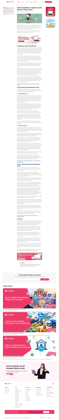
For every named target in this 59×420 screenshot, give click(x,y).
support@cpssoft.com (51, 393)
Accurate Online (7, 389)
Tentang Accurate (39, 389)
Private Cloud (28, 399)
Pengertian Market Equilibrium (8, 8)
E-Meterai (16, 401)
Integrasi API (28, 396)
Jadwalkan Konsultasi (9, 374)
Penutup (5, 14)
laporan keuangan (34, 240)
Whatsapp (49, 390)
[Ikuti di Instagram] (40, 418)
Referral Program (28, 400)
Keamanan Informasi (39, 394)
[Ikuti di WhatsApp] (42, 418)
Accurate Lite (7, 390)
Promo (27, 394)
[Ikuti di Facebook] (44, 418)
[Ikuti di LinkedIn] (50, 418)
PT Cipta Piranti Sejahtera (13, 417)
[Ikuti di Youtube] (48, 418)
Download (27, 397)
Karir (38, 390)
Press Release (38, 393)
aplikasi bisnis (29, 234)
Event (26, 393)
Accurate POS (7, 392)
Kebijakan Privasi (27, 417)
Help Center (28, 390)
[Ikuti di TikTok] (46, 418)
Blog (17, 5)
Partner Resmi (38, 392)
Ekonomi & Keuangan (22, 5)
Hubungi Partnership (51, 396)
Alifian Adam (6, 310)
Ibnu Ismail (29, 11)
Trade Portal (17, 400)
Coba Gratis (8, 375)
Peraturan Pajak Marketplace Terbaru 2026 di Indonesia (14, 309)
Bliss (5, 393)
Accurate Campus (28, 389)
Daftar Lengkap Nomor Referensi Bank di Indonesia (13, 356)
